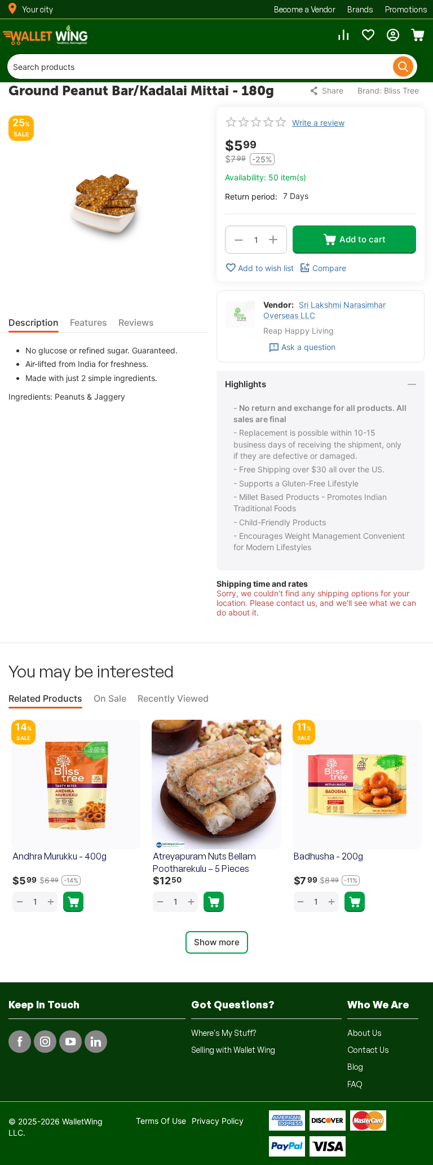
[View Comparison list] (343, 35)
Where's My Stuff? (223, 1033)
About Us (364, 1033)
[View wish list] (368, 35)
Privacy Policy (218, 1121)
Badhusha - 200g (328, 856)
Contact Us (368, 1050)
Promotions (406, 9)
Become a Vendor (304, 9)
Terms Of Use (161, 1121)
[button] (327, 91)
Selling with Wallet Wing (233, 1050)
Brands (360, 9)
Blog (355, 1066)
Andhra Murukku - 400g (59, 856)
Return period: (251, 196)
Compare (329, 268)
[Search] (403, 66)
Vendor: (278, 304)
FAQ (355, 1084)
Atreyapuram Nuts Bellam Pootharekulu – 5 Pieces (204, 862)
